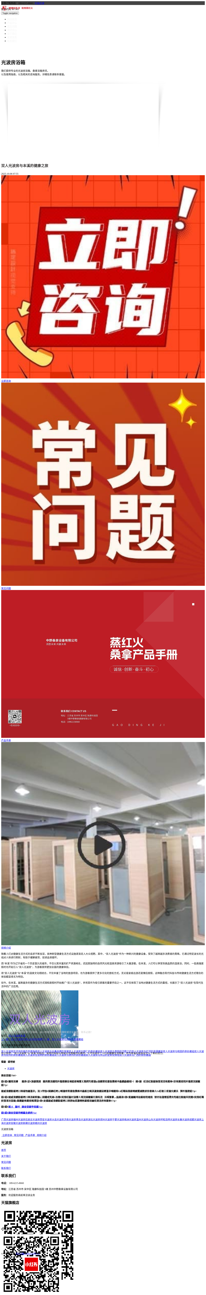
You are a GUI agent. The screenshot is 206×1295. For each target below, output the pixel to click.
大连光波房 (58, 1119)
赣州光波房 (41, 1123)
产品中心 (12, 23)
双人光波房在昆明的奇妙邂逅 (38, 1055)
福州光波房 (19, 1119)
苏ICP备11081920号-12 (28, 1253)
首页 (3, 1150)
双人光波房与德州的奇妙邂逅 (70, 1055)
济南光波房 (70, 1119)
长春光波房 (183, 1119)
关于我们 (12, 33)
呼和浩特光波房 (168, 1119)
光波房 (10, 1068)
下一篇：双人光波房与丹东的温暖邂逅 (62, 1039)
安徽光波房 (17, 1123)
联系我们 (12, 41)
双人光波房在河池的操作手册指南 (19, 1051)
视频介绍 (6, 948)
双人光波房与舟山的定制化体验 (102, 1055)
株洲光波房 (130, 1119)
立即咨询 (6, 381)
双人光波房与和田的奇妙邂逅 (178, 1051)
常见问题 (12, 26)
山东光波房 (154, 1119)
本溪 (23, 1035)
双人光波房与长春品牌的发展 (53, 1051)
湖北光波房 (94, 1119)
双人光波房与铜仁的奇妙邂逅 (84, 1051)
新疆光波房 (29, 1123)
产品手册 (6, 740)
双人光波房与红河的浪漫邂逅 (147, 1051)
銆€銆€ (4, 1113)
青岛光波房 (82, 1119)
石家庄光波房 (32, 1119)
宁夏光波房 (118, 1119)
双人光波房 (14, 1035)
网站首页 (12, 19)
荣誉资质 (12, 37)
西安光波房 (46, 1119)
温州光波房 (142, 1119)
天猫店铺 (39, 3)
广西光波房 (7, 1119)
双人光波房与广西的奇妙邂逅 (135, 1055)
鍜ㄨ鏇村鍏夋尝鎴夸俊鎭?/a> (25, 1107)
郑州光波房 (106, 1119)
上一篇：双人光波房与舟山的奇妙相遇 (21, 1039)
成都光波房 (195, 1119)
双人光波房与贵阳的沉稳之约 (116, 1051)
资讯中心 (12, 30)
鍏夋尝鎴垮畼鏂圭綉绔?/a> (22, 1113)
